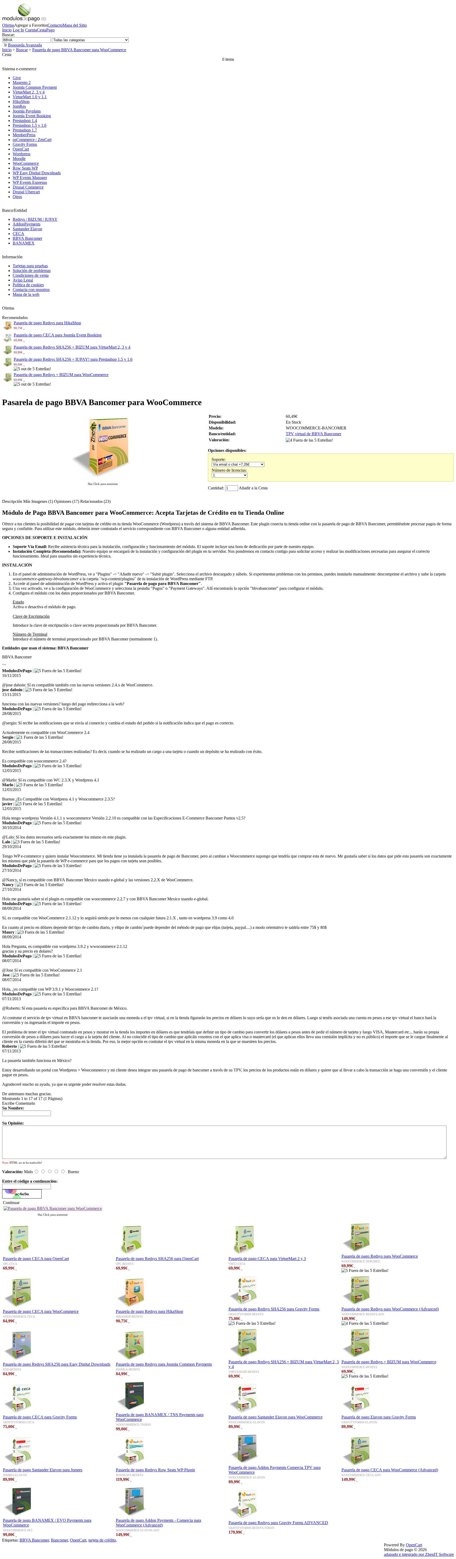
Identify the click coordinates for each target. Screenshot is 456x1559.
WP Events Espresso (30, 182)
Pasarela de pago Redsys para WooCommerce (379, 1256)
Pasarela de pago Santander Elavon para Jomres (42, 1470)
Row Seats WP (25, 168)
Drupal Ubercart (26, 192)
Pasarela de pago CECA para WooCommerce (41, 1311)
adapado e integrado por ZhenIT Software (419, 1554)
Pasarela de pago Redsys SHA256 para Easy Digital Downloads (56, 1364)
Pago (50, 30)
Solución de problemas (32, 270)
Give (17, 78)
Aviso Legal (23, 280)
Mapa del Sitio (75, 25)
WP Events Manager (30, 177)
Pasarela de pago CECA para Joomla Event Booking (58, 335)
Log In (18, 30)
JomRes (19, 106)
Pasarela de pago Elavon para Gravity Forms (378, 1417)
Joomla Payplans (27, 111)
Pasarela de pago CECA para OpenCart (36, 1258)
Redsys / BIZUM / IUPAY (35, 219)
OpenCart (21, 149)
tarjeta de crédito (102, 1540)
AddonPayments (26, 224)
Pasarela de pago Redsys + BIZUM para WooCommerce (61, 374)
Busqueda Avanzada (25, 45)
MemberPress (24, 135)
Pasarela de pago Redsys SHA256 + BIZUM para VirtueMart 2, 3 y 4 (72, 347)
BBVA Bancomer (27, 238)
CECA (18, 233)
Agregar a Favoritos (31, 25)
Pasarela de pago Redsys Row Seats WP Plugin (155, 1470)
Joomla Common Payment (35, 87)
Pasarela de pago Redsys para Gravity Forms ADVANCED (278, 1522)
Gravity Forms (25, 144)
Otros (17, 196)
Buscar (22, 50)
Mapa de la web (26, 294)
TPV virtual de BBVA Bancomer (313, 434)
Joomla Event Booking (32, 116)
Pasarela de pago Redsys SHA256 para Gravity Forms (274, 1309)
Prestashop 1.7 (25, 130)
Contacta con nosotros (31, 289)
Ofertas (8, 25)
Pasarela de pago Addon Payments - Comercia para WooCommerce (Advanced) (158, 1522)
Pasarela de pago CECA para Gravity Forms (40, 1417)
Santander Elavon (27, 229)
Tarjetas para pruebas (30, 266)
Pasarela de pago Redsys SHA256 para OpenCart (157, 1258)
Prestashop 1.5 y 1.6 (29, 125)
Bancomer (59, 1540)
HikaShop (21, 101)
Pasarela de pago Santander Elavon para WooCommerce (275, 1417)
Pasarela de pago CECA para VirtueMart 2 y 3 (267, 1258)
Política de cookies (28, 285)
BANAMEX (24, 243)
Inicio (7, 30)
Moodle (19, 158)
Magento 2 (22, 82)
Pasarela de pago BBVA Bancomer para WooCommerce (79, 50)
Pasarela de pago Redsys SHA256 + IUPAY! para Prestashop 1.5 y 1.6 (73, 359)
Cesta (41, 30)
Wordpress (21, 154)
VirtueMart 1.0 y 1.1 (30, 97)
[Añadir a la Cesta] (24, 327)
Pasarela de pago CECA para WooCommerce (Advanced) (389, 1470)
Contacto (55, 25)
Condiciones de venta (31, 275)
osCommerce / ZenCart (32, 139)
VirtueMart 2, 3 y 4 (29, 92)
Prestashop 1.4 (25, 120)
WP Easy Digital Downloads (37, 173)
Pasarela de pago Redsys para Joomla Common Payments (164, 1364)
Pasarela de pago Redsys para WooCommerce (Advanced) (390, 1309)
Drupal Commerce (28, 187)
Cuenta (31, 30)
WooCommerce (26, 163)
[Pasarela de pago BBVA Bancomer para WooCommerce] (103, 478)
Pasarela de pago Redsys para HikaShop (47, 323)
